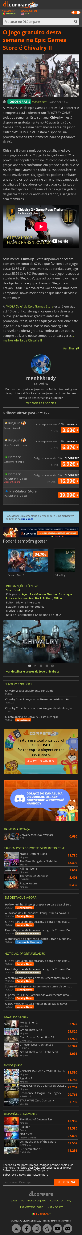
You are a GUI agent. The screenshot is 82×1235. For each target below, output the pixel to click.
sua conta (27, 519)
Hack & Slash (43, 598)
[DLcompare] (41, 1193)
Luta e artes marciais (20, 598)
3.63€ (69, 430)
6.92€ (69, 464)
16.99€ (67, 481)
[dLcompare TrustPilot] (46, 1228)
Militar (58, 598)
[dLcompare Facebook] (25, 1228)
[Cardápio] (77, 5)
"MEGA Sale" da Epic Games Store (30, 306)
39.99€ (67, 495)
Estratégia (65, 594)
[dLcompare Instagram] (36, 1228)
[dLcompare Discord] (67, 1228)
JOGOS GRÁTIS (19, 102)
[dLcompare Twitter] (15, 1228)
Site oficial (13, 590)
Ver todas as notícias (41, 403)
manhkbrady (39, 102)
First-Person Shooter (43, 594)
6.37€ (69, 447)
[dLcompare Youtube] (56, 1228)
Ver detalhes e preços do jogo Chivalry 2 (32, 671)
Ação (25, 594)
